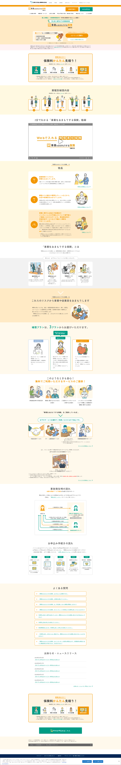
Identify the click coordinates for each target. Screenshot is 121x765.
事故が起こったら (80, 13)
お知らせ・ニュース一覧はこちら (82, 686)
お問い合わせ (67, 2)
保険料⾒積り (72, 9)
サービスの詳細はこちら (84, 446)
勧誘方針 (59, 755)
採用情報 (60, 2)
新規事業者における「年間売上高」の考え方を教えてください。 (56, 627)
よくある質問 (89, 13)
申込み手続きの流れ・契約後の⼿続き (65, 13)
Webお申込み (86, 9)
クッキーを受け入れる (98, 761)
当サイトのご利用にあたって (49, 755)
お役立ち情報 (52, 13)
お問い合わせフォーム (58, 47)
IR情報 (55, 2)
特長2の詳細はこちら (83, 207)
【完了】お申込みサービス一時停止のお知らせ (47, 659)
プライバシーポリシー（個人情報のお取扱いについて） (74, 755)
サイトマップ (74, 2)
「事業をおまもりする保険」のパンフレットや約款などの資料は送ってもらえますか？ (62, 609)
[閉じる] (119, 761)
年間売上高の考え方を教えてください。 (49, 622)
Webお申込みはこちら (61, 731)
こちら (61, 64)
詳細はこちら (85, 232)
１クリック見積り (77, 35)
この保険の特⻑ (32, 13)
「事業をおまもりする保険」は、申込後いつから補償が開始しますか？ (58, 604)
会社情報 (50, 2)
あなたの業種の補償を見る (77, 39)
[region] (60, 761)
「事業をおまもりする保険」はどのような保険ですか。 (53, 593)
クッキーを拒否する (87, 761)
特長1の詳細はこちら (83, 186)
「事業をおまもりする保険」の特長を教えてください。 (53, 599)
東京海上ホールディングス (84, 2)
